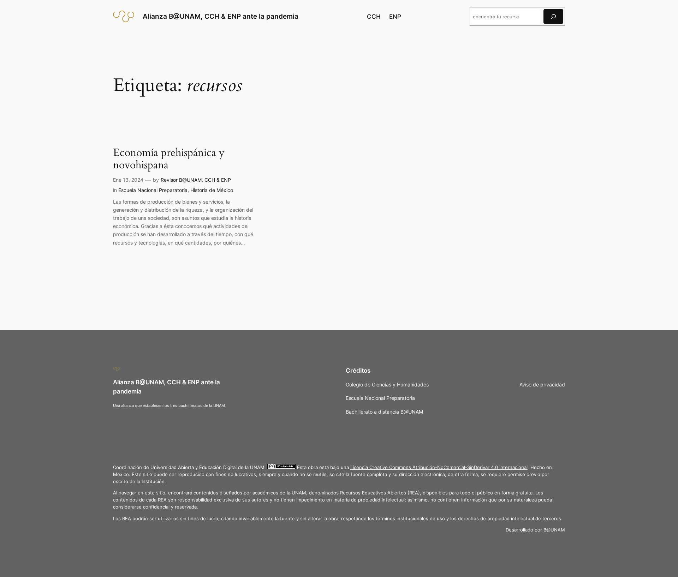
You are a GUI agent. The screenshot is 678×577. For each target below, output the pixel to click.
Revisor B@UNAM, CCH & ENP (196, 180)
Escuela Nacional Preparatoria (153, 190)
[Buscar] (553, 16)
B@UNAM (554, 530)
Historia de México (211, 190)
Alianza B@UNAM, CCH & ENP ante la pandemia (220, 16)
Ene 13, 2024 (128, 180)
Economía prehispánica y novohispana (169, 159)
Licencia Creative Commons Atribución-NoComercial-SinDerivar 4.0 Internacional (439, 467)
